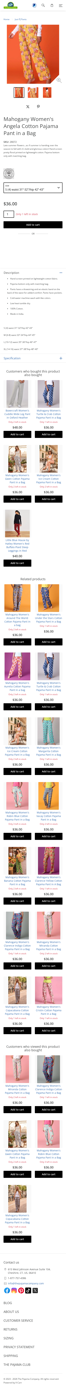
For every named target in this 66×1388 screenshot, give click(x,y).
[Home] (9, 5)
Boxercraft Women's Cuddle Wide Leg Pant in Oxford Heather (17, 414)
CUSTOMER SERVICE (18, 1320)
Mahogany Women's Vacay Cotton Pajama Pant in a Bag (48, 816)
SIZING (9, 1338)
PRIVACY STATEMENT (19, 1347)
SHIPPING (11, 1356)
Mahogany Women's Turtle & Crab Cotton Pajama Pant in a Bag (48, 414)
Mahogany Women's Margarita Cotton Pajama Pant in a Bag (48, 751)
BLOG (8, 1303)
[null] (28, 106)
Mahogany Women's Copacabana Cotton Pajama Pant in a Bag (17, 1010)
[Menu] (60, 5)
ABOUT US (11, 1311)
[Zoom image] (59, 81)
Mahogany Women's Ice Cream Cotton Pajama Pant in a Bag (48, 479)
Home (7, 19)
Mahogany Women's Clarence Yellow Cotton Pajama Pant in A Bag (48, 880)
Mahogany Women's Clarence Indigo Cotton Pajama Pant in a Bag (17, 945)
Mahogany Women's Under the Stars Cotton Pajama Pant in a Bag (48, 618)
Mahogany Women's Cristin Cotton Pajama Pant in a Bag (48, 1010)
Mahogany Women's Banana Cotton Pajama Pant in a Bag (17, 880)
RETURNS (10, 1329)
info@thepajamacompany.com (26, 1283)
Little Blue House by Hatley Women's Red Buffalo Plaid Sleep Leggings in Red (17, 545)
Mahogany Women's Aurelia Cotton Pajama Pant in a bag (17, 686)
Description (11, 273)
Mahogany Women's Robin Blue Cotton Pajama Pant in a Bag (17, 816)
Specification (12, 358)
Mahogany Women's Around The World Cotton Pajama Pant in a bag (17, 620)
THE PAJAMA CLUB (17, 1364)
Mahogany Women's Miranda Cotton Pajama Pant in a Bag (48, 945)
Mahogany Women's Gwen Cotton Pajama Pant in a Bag (17, 479)
